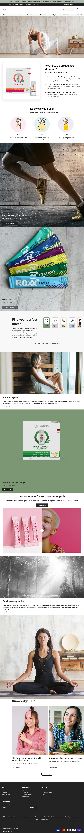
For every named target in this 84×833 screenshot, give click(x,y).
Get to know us (7, 612)
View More (47, 774)
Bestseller (5, 15)
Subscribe (32, 807)
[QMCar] (42, 657)
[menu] (79, 9)
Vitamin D (42, 15)
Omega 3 (17, 15)
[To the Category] (42, 185)
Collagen (53, 15)
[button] (80, 737)
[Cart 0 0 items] (76, 10)
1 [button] (41, 56)
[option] (42, 37)
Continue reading (16, 767)
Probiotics (29, 15)
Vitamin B (79, 15)
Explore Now (6, 406)
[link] (42, 269)
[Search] (64, 10)
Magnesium (66, 15)
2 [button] (42, 56)
